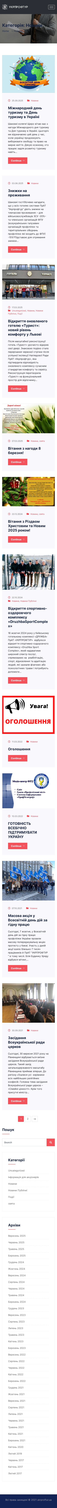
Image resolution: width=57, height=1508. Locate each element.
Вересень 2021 (16, 1400)
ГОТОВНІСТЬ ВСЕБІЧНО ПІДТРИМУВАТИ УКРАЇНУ (22, 830)
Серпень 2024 (16, 1282)
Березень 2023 (17, 1348)
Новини (34, 100)
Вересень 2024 (17, 1275)
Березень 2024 (17, 1301)
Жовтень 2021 (16, 1394)
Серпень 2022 (16, 1361)
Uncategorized (19, 310)
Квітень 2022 (15, 1374)
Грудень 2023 (16, 1308)
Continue (16, 160)
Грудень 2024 (16, 1262)
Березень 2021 (16, 1440)
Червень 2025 (16, 1242)
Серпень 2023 (16, 1321)
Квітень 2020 (15, 1447)
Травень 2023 (16, 1334)
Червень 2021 (16, 1420)
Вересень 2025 (17, 1235)
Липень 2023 (15, 1328)
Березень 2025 (17, 1255)
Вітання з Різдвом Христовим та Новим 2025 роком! (26, 525)
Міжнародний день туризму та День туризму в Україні (25, 112)
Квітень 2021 (15, 1433)
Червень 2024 (16, 1288)
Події (19, 313)
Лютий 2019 (15, 1453)
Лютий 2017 (15, 1473)
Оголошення (19, 749)
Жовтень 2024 (16, 1268)
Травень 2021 (16, 1427)
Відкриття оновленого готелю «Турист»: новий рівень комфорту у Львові (28, 327)
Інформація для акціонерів (23, 1177)
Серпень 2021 (16, 1407)
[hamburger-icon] (51, 7)
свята (42, 441)
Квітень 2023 (15, 1341)
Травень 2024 (16, 1295)
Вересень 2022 (17, 1354)
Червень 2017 (16, 1460)
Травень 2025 (16, 1249)
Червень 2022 (16, 1367)
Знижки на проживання (19, 193)
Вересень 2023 (17, 1315)
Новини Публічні (28, 601)
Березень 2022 (17, 1381)
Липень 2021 (15, 1414)
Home (5, 30)
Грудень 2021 (16, 1387)
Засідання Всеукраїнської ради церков (26, 1042)
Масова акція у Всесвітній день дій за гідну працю (27, 920)
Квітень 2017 (15, 1466)
